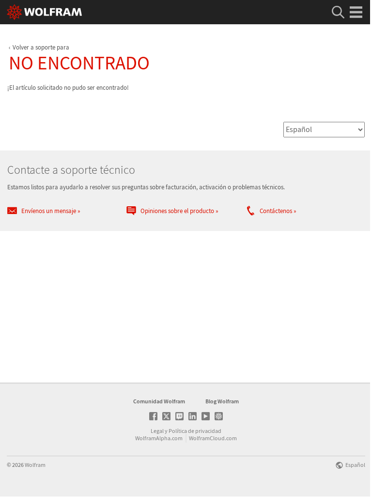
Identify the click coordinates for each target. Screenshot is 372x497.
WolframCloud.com (213, 438)
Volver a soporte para (41, 47)
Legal (157, 430)
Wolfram (35, 464)
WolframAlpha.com (159, 438)
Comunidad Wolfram (159, 401)
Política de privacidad (195, 430)
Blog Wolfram (222, 401)
